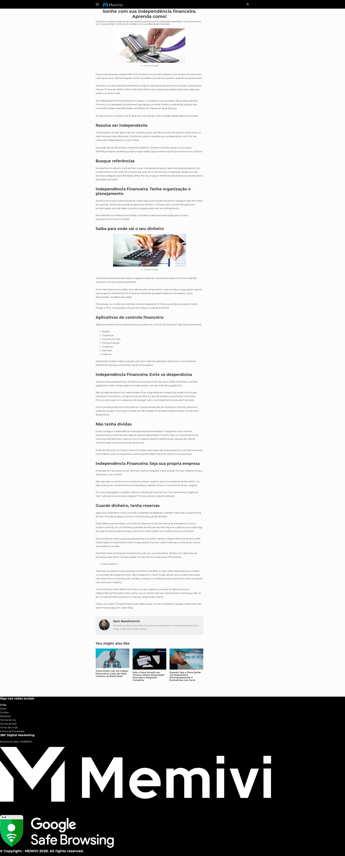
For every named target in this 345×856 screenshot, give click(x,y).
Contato (4, 712)
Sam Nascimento (126, 621)
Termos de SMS (8, 724)
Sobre (3, 708)
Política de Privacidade (12, 731)
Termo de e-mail (9, 727)
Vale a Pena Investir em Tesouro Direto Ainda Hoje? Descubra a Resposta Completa (149, 676)
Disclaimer (5, 716)
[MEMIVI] (113, 5)
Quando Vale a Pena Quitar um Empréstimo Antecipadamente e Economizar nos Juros (185, 676)
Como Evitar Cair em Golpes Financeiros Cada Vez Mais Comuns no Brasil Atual (112, 673)
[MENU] (97, 4)
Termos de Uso (8, 720)
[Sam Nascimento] (104, 629)
